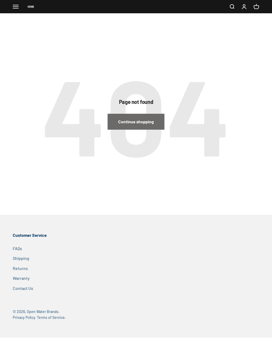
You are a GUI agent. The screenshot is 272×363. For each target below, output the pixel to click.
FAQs (17, 248)
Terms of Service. (51, 317)
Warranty (21, 278)
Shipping (21, 258)
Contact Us (23, 288)
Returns (20, 268)
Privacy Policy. (24, 317)
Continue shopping (136, 121)
